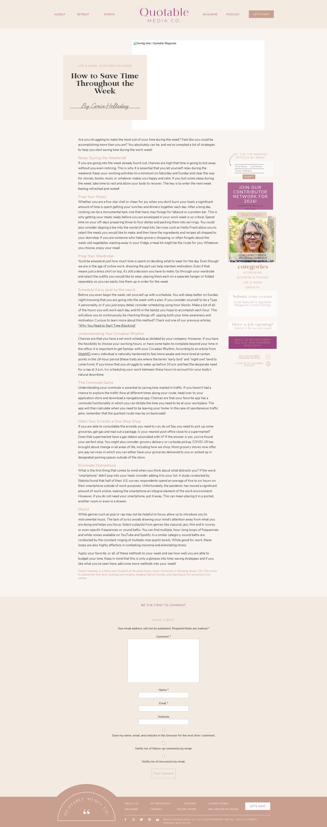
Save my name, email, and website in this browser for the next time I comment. (163, 735)
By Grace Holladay (105, 106)
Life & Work (87, 66)
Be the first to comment (163, 605)
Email (163, 703)
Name (164, 690)
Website (163, 717)
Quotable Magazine (115, 66)
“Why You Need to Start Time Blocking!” (107, 326)
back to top (183, 823)
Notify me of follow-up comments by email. (163, 748)
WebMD (84, 354)
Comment (163, 637)
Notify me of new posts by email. (163, 762)
